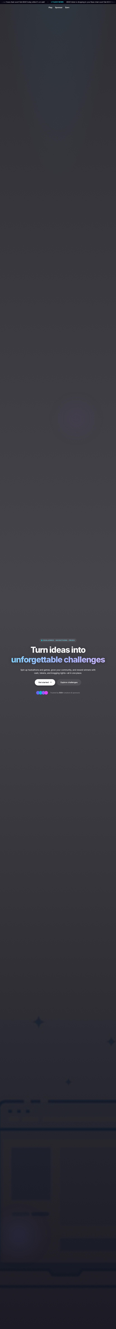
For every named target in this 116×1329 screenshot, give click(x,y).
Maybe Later (76, 72)
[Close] (5, 5)
